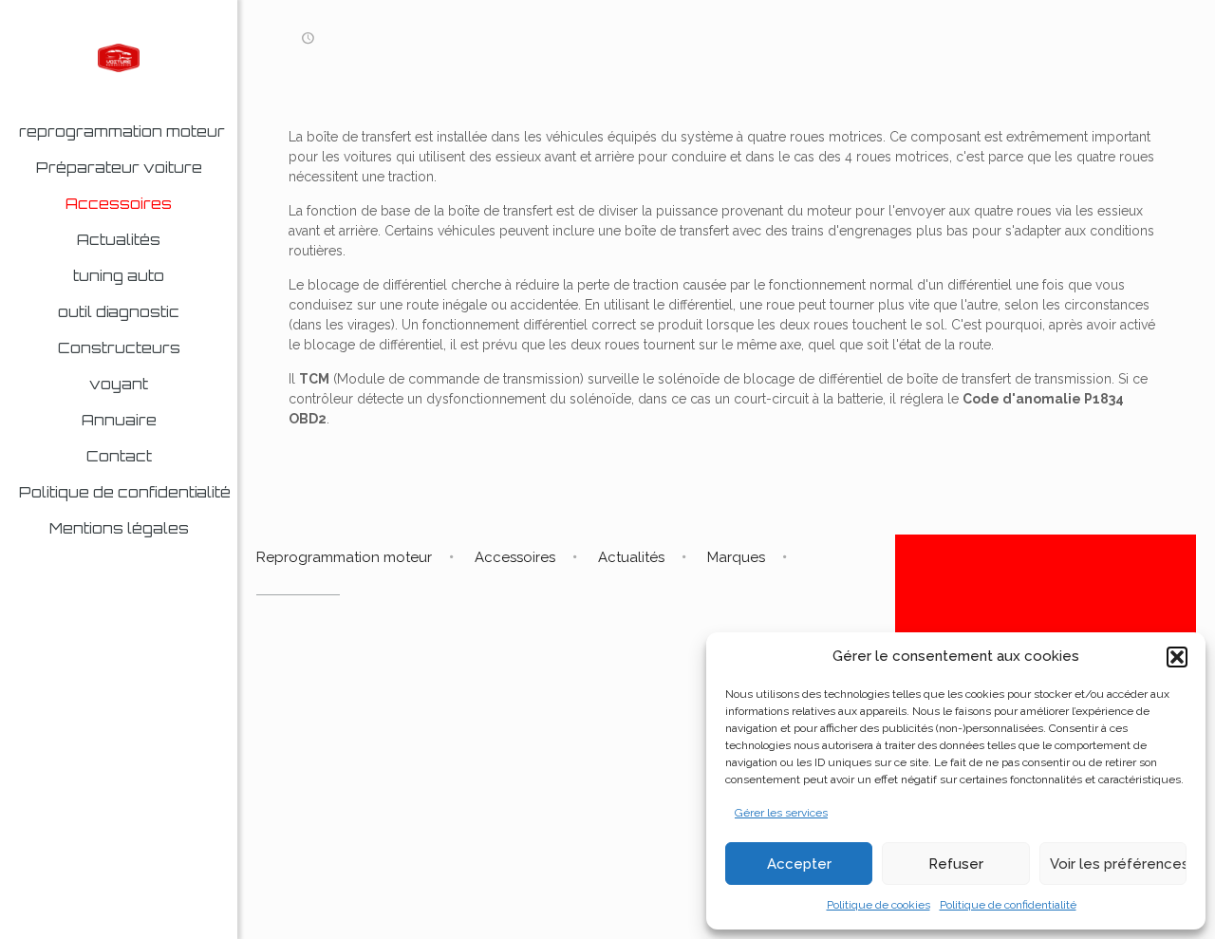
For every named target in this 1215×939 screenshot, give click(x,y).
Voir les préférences (1118, 864)
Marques (736, 557)
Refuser (955, 864)
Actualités (631, 557)
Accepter (799, 864)
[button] (1177, 657)
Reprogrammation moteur (344, 557)
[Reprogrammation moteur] (118, 57)
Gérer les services (781, 812)
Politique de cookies (878, 904)
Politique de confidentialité (1008, 904)
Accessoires (515, 557)
